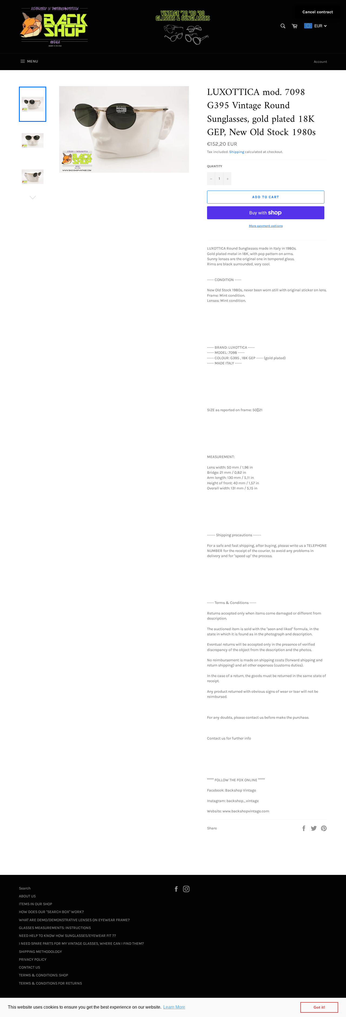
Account (320, 62)
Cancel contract (317, 11)
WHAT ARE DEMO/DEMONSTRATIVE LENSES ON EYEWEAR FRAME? (74, 920)
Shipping (236, 152)
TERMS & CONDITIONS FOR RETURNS (50, 983)
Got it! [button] (319, 1007)
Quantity (214, 166)
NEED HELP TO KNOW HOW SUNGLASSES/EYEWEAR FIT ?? (67, 935)
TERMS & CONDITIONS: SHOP (43, 975)
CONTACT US (29, 967)
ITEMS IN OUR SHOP (35, 904)
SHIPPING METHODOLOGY (40, 951)
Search (25, 888)
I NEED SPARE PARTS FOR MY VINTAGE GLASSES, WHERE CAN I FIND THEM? (81, 943)
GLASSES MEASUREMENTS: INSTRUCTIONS (55, 928)
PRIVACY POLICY (32, 959)
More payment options (266, 226)
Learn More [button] (174, 1007)
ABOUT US (27, 896)
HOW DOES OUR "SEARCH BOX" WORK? (51, 912)
